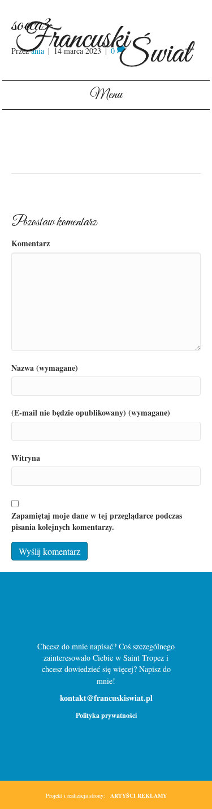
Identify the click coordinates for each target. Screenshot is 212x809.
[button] (88, 611)
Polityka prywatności (106, 715)
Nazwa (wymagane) (44, 368)
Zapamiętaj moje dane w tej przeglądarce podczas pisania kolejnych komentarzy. (96, 521)
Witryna (25, 458)
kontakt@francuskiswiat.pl (106, 698)
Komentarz (30, 243)
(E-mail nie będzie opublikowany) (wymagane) (90, 412)
